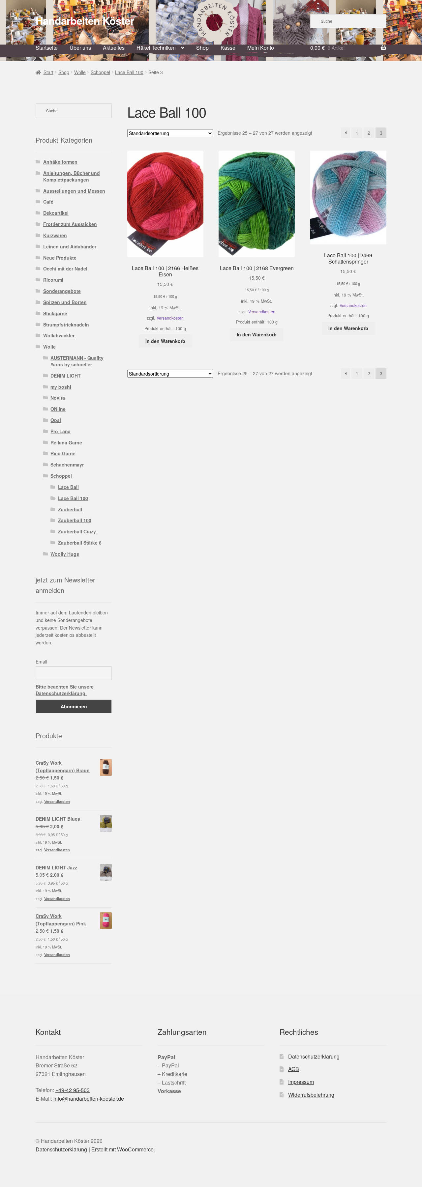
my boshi (60, 386)
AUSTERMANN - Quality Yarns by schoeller (77, 361)
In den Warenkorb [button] (165, 341)
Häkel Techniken (156, 47)
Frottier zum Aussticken (70, 224)
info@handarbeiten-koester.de (88, 1098)
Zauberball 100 (74, 520)
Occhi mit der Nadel (65, 268)
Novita (57, 397)
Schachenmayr (67, 464)
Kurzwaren (55, 235)
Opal (55, 420)
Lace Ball (68, 487)
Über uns (80, 47)
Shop (202, 47)
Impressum (301, 1082)
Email (41, 661)
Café (48, 201)
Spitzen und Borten (65, 302)
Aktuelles (114, 47)
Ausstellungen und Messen (74, 190)
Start (48, 72)
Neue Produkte (59, 257)
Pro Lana (60, 431)
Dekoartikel (56, 213)
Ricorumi (53, 279)
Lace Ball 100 (129, 72)
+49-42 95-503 (72, 1090)
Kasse (228, 47)
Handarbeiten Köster (85, 20)
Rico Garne (62, 453)
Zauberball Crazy (77, 531)
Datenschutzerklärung (314, 1056)
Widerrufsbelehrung (311, 1094)
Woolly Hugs (64, 554)
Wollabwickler (59, 335)
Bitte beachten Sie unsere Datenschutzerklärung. (65, 689)
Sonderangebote (62, 291)
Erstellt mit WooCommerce (122, 1149)
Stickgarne (55, 313)
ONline (58, 409)
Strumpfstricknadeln (66, 324)
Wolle (80, 72)
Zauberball (70, 509)
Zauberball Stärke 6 (80, 542)
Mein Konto (260, 47)
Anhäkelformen (60, 161)
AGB (293, 1069)
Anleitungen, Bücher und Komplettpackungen (71, 176)
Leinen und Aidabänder (69, 246)
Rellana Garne (66, 442)
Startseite (47, 47)
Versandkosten (170, 318)
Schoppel (100, 72)
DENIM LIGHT (65, 375)
